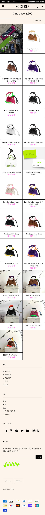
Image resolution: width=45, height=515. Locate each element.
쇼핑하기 (11, 41)
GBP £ (18, 481)
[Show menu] (3, 6)
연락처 (5, 385)
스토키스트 (7, 375)
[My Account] (36, 6)
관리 (4, 408)
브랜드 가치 (7, 378)
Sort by (38, 20)
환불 (4, 404)
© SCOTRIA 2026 (8, 489)
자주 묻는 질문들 (9, 411)
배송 (4, 401)
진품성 (5, 381)
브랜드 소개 (7, 371)
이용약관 (6, 414)
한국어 (7, 481)
